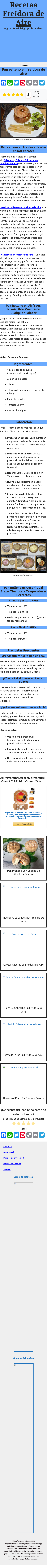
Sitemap (7, 1169)
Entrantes (9, 160)
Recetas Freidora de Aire (23, 13)
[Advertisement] (23, 47)
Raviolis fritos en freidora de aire (23, 1054)
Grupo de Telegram (23, 1177)
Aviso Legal (8, 1152)
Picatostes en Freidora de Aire (16, 254)
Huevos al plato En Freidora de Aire (23, 1098)
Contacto (7, 1146)
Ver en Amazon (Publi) (24, 824)
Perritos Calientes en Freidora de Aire (20, 207)
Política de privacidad (13, 1158)
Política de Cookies (12, 1163)
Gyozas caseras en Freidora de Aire (23, 964)
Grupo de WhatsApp (23, 1358)
